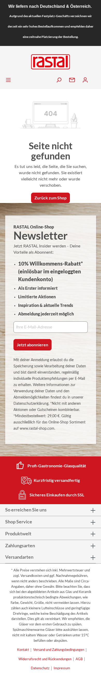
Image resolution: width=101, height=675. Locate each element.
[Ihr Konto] (85, 80)
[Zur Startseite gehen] (50, 61)
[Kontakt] (72, 80)
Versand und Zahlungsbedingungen (58, 649)
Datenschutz (40, 668)
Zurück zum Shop (50, 197)
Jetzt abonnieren (32, 344)
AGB (79, 659)
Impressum (62, 668)
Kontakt (23, 649)
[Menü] (8, 80)
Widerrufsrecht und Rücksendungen (44, 659)
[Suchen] (59, 80)
